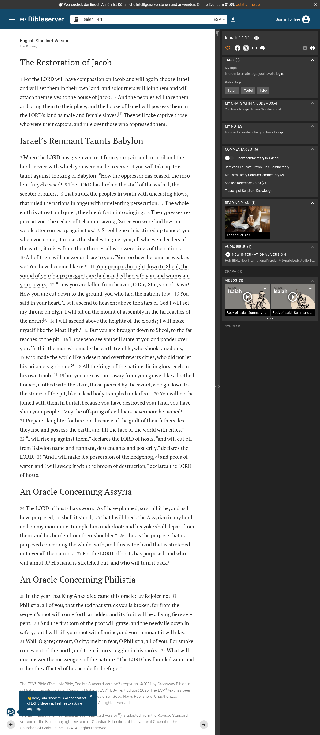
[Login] (306, 19)
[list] (270, 179)
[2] (42, 183)
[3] (45, 319)
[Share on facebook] (237, 48)
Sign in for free (288, 19)
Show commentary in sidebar (258, 158)
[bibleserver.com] (42, 20)
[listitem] (270, 167)
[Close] (91, 696)
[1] (120, 113)
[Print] (262, 48)
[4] (54, 374)
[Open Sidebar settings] (305, 48)
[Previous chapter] (11, 724)
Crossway (31, 46)
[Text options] (233, 19)
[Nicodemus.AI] (11, 712)
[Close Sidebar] (217, 386)
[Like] (227, 48)
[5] (156, 455)
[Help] (312, 48)
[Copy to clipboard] (254, 48)
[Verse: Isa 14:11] (256, 38)
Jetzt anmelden (249, 4)
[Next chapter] (204, 724)
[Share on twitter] (246, 48)
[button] (315, 4)
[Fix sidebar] (217, 33)
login (279, 74)
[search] (144, 19)
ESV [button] (217, 19)
